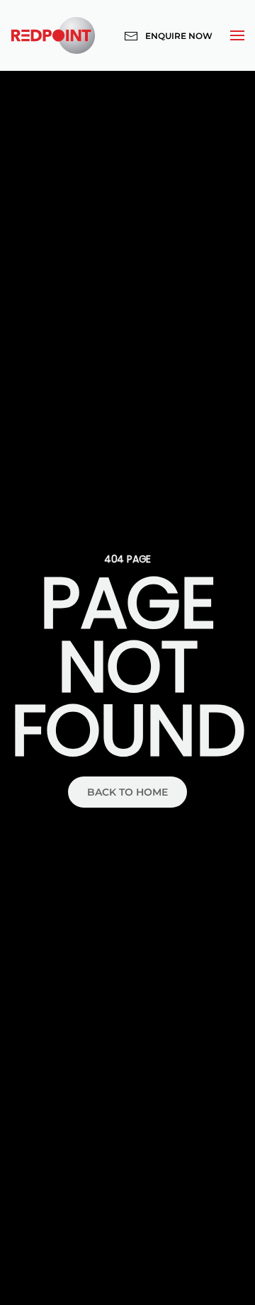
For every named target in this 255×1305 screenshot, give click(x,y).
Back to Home (127, 792)
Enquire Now (178, 35)
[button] (237, 35)
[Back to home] (53, 35)
